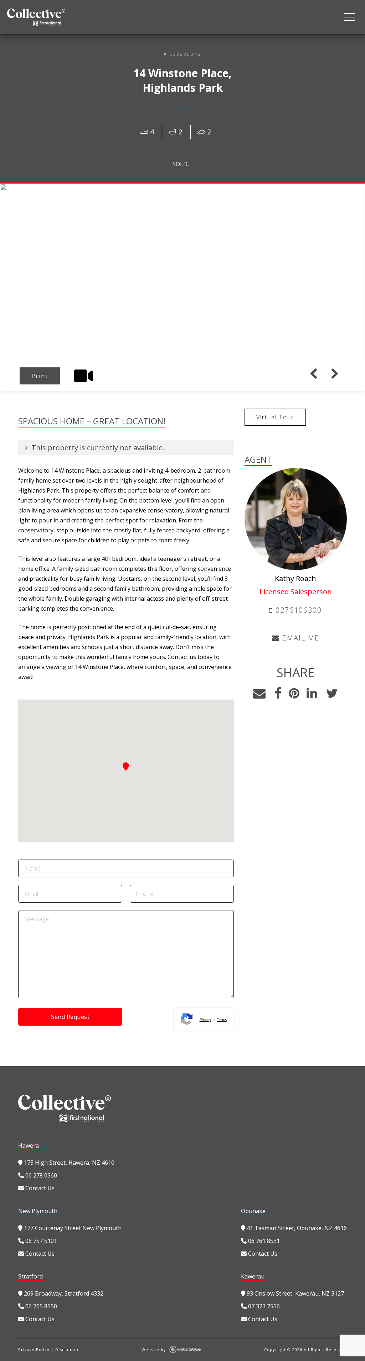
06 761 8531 (263, 1241)
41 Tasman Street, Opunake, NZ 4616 (296, 1228)
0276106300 (297, 610)
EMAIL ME (299, 638)
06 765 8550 (40, 1306)
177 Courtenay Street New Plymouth (72, 1228)
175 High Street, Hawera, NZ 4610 (68, 1162)
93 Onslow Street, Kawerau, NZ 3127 (294, 1293)
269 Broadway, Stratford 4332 (62, 1293)
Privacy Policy (34, 1349)
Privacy (205, 1019)
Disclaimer (67, 1349)
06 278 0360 (40, 1175)
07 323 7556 (263, 1306)
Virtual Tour (275, 417)
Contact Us (39, 1188)
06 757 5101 (40, 1241)
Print (39, 376)
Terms (222, 1019)
